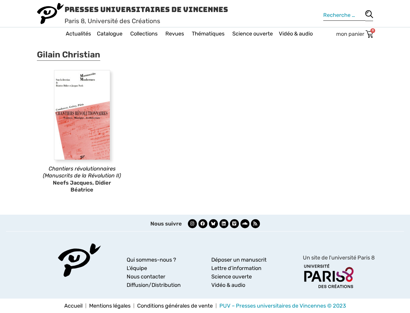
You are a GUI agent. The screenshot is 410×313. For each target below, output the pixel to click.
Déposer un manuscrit (239, 259)
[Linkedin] (223, 223)
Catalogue (109, 33)
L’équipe (137, 268)
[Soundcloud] (244, 223)
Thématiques (208, 33)
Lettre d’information (236, 268)
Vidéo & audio (296, 33)
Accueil (73, 305)
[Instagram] (192, 223)
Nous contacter (146, 276)
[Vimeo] (234, 223)
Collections (144, 33)
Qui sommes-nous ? (151, 259)
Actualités (78, 33)
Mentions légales (110, 305)
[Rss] (255, 223)
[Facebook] (202, 223)
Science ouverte (252, 33)
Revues (174, 33)
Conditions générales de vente (175, 305)
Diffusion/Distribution (154, 285)
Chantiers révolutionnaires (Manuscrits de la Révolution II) (82, 172)
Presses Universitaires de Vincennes (146, 9)
